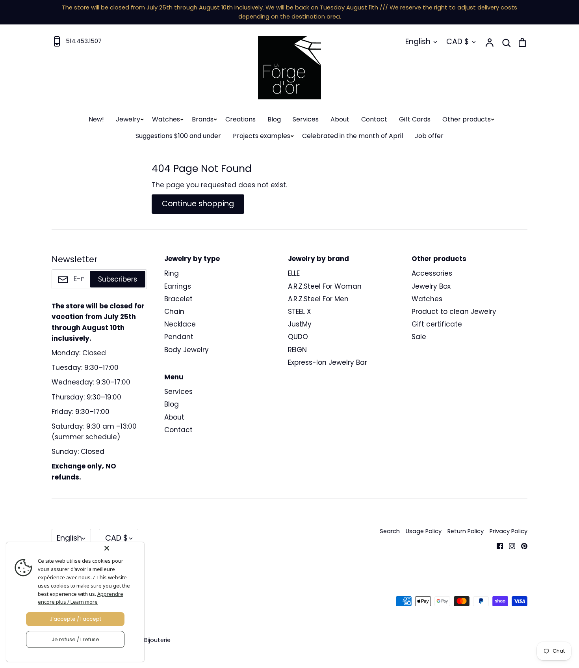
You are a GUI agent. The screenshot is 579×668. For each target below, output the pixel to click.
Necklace (180, 324)
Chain (174, 311)
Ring (171, 273)
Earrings (177, 286)
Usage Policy (424, 531)
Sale (419, 336)
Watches (166, 119)
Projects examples (261, 135)
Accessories (432, 273)
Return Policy (465, 531)
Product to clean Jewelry (454, 311)
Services (306, 119)
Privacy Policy (508, 531)
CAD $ (457, 41)
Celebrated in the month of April (352, 135)
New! (96, 119)
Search (390, 531)
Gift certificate (437, 324)
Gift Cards (415, 119)
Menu (174, 377)
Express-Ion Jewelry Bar (327, 362)
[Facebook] (497, 545)
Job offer (429, 135)
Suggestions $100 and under (178, 135)
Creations (240, 119)
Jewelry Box (431, 286)
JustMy (300, 324)
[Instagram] (509, 545)
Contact (374, 119)
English (418, 41)
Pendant (178, 336)
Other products (466, 119)
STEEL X (299, 311)
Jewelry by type (192, 258)
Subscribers (117, 279)
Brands (202, 119)
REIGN (297, 350)
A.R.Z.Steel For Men (318, 299)
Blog (274, 119)
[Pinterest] (521, 545)
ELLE (294, 273)
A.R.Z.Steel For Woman (325, 286)
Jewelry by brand (318, 258)
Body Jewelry (186, 350)
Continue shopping (198, 203)
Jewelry (128, 119)
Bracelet (178, 299)
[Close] (122, 548)
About (339, 119)
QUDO (298, 336)
